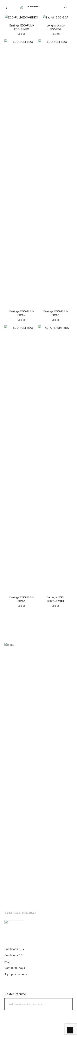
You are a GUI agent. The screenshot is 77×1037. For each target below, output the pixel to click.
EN (65, 7)
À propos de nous (15, 974)
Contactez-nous (14, 967)
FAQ (6, 961)
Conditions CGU (14, 955)
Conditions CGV (14, 949)
